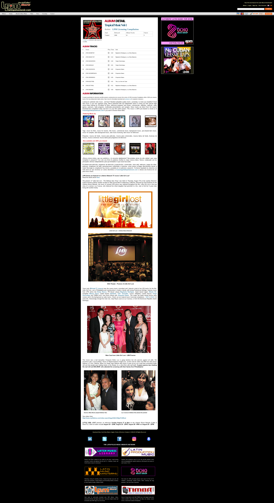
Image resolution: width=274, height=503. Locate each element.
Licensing (44, 13)
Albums (4, 13)
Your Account (262, 5)
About (244, 5)
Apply (112, 432)
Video (31, 13)
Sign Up (255, 5)
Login (249, 5)
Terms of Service (119, 432)
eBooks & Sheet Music (21, 13)
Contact (52, 13)
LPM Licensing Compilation (125, 29)
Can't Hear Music (106, 432)
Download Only (97, 432)
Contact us (86, 40)
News (37, 13)
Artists (10, 13)
